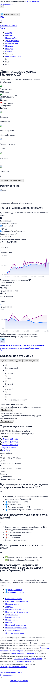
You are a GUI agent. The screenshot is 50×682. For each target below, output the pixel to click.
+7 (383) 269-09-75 (10, 442)
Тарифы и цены (11, 614)
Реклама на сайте (12, 617)
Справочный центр (13, 598)
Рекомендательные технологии (13, 666)
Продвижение (11, 619)
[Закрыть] (2, 6)
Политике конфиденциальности (28, 658)
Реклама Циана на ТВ (14, 609)
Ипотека (9, 46)
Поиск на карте (12, 604)
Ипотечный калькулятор (15, 625)
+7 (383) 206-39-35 (10, 444)
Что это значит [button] (6, 296)
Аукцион (9, 606)
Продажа (9, 35)
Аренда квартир (15, 589)
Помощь (9, 622)
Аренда (8, 32)
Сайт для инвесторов (14, 633)
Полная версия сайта (19, 680)
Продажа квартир (16, 592)
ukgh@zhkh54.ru (9, 447)
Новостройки (11, 38)
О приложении (6, 675)
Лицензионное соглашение (22, 653)
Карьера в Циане (12, 630)
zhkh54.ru (6, 450)
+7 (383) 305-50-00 (10, 439)
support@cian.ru (24, 661)
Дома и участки (12, 40)
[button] (27, 368)
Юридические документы (16, 601)
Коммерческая (11, 43)
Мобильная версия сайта (11, 672)
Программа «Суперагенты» (17, 612)
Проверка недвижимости (16, 627)
